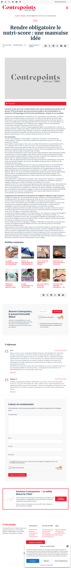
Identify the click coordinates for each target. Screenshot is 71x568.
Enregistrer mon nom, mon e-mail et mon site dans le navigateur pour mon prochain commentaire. (34, 462)
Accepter (33, 561)
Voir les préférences (61, 561)
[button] (67, 546)
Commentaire (13, 414)
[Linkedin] (13, 2)
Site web (11, 454)
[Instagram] (5, 2)
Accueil (17, 15)
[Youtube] (16, 2)
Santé (35, 20)
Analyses (23, 15)
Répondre (13, 372)
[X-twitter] (9, 2)
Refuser (46, 561)
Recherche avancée (60, 1)
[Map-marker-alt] (20, 2)
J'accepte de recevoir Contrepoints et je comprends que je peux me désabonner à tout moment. (51, 325)
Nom (10, 438)
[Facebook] (2, 2)
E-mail (10, 446)
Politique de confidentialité (46, 565)
